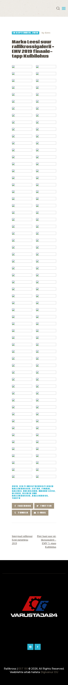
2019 (15, 486)
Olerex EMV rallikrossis (24, 494)
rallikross (40, 496)
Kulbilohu (30, 491)
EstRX (36, 489)
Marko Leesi (47, 491)
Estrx (47, 32)
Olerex (16, 493)
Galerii (17, 491)
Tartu (16, 498)
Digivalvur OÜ (49, 672)
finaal (46, 489)
